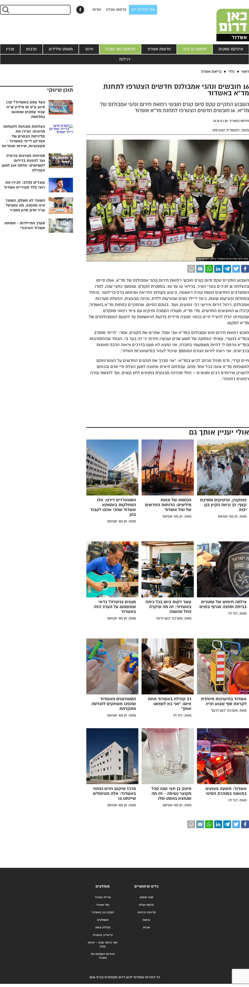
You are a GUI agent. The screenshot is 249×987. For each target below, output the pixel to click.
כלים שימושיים (146, 886)
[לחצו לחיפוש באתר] (5, 10)
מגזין (10, 49)
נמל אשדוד (102, 905)
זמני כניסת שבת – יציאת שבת (102, 944)
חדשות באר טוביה (120, 49)
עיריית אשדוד (103, 897)
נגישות (146, 920)
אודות (96, 9)
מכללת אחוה (102, 927)
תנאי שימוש (146, 897)
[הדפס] (191, 269)
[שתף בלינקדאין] (218, 269)
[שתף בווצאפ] (209, 269)
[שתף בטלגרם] (227, 269)
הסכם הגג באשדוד (102, 912)
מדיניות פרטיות (146, 912)
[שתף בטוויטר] (236, 269)
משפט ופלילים (61, 49)
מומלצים (103, 886)
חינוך (89, 49)
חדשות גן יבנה (195, 49)
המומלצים (102, 920)
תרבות (31, 49)
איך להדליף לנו (143, 9)
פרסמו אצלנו (116, 9)
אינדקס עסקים (231, 49)
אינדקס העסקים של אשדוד (103, 956)
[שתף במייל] (200, 269)
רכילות (124, 59)
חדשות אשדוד (159, 49)
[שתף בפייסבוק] (80, 10)
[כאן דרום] (224, 20)
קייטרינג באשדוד (102, 935)
